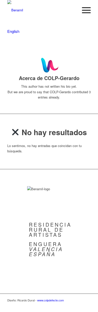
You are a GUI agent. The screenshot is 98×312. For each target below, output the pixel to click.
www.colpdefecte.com (50, 300)
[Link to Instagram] (72, 305)
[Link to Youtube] (87, 305)
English (13, 31)
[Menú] (84, 10)
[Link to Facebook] (79, 305)
